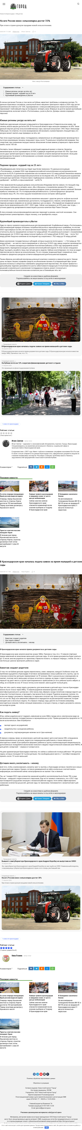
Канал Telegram (43, 284)
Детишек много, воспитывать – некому (19, 642)
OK (47, 1127)
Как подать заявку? (12, 640)
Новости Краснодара (7, 14)
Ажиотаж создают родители (15, 638)
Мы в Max (60, 284)
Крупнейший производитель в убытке (19, 95)
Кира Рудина (17, 956)
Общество (19, 14)
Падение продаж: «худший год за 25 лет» (20, 93)
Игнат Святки (17, 441)
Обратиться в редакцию (41, 1083)
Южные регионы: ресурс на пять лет (18, 91)
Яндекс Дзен (25, 284)
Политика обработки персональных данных (41, 1078)
